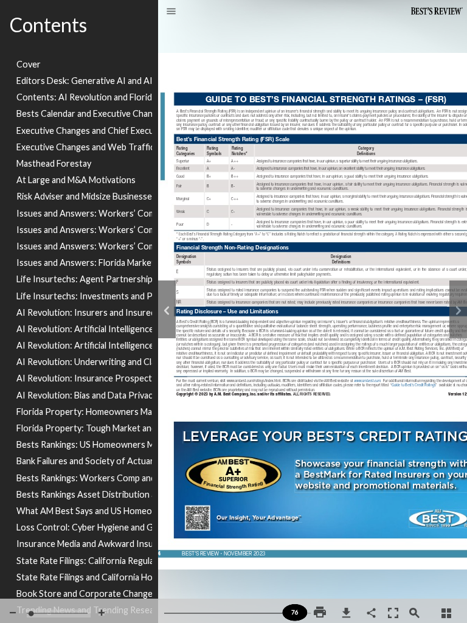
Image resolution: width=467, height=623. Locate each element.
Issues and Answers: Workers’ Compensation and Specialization (84, 229)
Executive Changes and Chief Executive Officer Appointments (84, 130)
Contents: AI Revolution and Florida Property (84, 97)
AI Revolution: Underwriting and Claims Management (84, 362)
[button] (171, 12)
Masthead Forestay (53, 163)
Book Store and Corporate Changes (84, 593)
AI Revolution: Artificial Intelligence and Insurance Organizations (84, 329)
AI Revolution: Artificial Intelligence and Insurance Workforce (84, 345)
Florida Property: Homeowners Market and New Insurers (84, 411)
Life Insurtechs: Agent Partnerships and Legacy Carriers (84, 279)
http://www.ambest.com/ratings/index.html (254, 391)
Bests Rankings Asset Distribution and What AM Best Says (84, 494)
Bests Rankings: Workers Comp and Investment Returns (84, 478)
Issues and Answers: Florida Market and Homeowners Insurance (84, 262)
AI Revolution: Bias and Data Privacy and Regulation (84, 395)
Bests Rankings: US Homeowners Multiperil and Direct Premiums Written (84, 444)
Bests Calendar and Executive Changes (84, 113)
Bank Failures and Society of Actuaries (84, 461)
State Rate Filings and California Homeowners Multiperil (84, 577)
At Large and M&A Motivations (76, 180)
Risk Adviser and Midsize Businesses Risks (84, 196)
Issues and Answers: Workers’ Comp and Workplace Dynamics (84, 246)
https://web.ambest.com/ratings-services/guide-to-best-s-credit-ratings (414, 407)
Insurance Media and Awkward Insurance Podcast (84, 543)
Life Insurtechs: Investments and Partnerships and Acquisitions (84, 296)
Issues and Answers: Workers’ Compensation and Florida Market (84, 213)
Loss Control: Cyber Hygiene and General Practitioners (84, 527)
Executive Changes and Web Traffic (84, 147)
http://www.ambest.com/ (370, 391)
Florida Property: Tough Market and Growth (84, 428)
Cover (28, 64)
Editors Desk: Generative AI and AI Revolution (84, 80)
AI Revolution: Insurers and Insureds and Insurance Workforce (84, 312)
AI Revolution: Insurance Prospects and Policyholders (84, 378)
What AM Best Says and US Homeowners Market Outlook (84, 511)
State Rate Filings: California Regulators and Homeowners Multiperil (84, 560)
